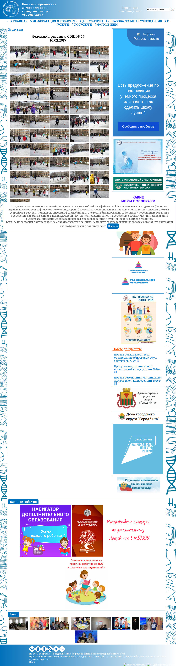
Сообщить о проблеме (138, 126)
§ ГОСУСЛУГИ (82, 24)
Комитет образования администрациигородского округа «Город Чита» (39, 9)
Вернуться (15, 29)
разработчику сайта (113, 653)
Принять (113, 226)
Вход (32, 662)
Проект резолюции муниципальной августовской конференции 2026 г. (138, 379)
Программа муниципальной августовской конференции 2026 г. (137, 368)
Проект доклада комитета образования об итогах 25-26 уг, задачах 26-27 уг (135, 358)
